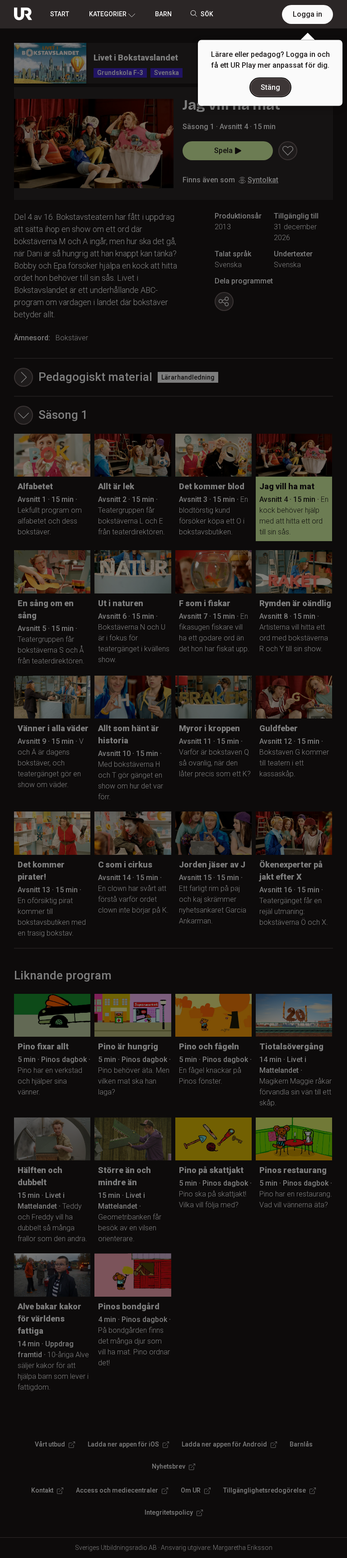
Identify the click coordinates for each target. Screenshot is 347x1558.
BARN (163, 14)
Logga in (307, 14)
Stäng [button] (270, 87)
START (59, 14)
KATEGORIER (108, 14)
